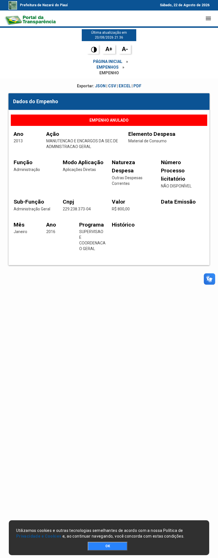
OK (107, 546)
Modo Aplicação (83, 162)
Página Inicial (107, 61)
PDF (137, 86)
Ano (18, 134)
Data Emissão (178, 201)
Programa (91, 224)
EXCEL (125, 86)
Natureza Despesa (123, 166)
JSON (100, 86)
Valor (118, 201)
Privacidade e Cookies (39, 536)
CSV (112, 86)
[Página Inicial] (30, 18)
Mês (19, 224)
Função (23, 162)
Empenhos (108, 67)
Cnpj (68, 201)
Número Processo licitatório (173, 170)
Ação (52, 134)
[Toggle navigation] (208, 18)
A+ (108, 49)
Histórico (123, 224)
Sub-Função (29, 201)
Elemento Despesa (151, 134)
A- (125, 49)
